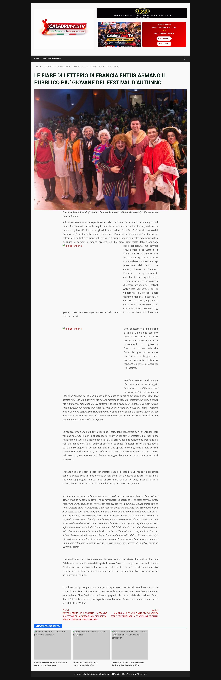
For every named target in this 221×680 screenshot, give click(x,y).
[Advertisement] (142, 12)
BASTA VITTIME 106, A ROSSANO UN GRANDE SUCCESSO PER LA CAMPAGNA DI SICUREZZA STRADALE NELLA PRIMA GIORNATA (85, 615)
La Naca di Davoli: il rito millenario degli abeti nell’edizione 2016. (130, 645)
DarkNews (127, 674)
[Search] (184, 58)
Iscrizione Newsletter (52, 59)
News (36, 59)
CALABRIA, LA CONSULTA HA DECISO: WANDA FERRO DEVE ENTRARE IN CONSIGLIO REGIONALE (134, 613)
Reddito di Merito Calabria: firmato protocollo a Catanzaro (52, 645)
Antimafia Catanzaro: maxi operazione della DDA (91, 645)
